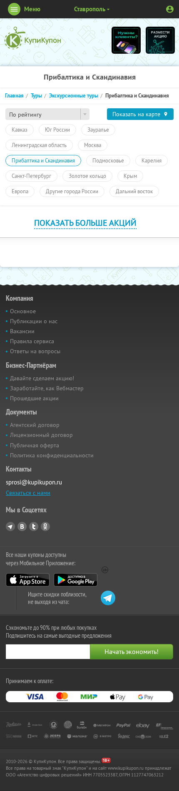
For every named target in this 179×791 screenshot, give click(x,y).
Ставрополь (89, 9)
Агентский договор (35, 425)
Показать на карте (136, 114)
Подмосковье (108, 160)
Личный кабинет (170, 9)
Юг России (57, 129)
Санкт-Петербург (31, 175)
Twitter (33, 526)
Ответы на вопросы (35, 351)
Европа (20, 191)
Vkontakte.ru (22, 526)
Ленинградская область (39, 145)
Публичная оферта (34, 445)
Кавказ (19, 129)
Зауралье (98, 129)
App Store (28, 579)
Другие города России (72, 191)
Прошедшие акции (34, 398)
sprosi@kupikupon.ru (34, 482)
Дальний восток (134, 191)
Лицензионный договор (41, 435)
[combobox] (47, 114)
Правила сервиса (32, 341)
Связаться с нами (28, 493)
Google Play (75, 579)
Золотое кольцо (87, 175)
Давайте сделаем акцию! (42, 378)
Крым (130, 175)
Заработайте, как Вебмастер (47, 388)
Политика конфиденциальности (52, 455)
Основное (23, 311)
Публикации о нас (33, 321)
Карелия (152, 160)
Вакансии (22, 331)
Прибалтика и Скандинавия (43, 160)
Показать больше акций (85, 222)
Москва (92, 145)
